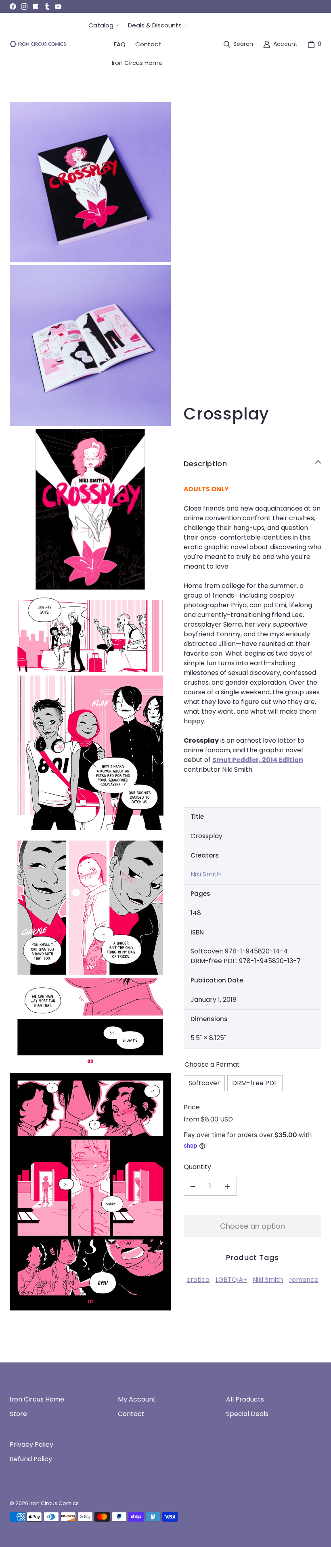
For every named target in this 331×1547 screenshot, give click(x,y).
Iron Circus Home (37, 1399)
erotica (197, 1279)
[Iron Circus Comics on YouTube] (58, 6)
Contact (131, 1413)
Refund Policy (31, 1459)
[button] (103, 25)
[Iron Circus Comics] (38, 44)
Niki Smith (206, 874)
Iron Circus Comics (54, 1503)
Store (18, 1413)
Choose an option (252, 1226)
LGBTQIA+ (231, 1279)
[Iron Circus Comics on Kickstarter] (35, 6)
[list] (90, 706)
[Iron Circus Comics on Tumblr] (46, 6)
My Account (137, 1399)
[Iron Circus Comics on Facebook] (13, 6)
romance (303, 1279)
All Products (245, 1399)
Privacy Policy (31, 1444)
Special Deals (247, 1413)
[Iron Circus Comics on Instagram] (24, 6)
